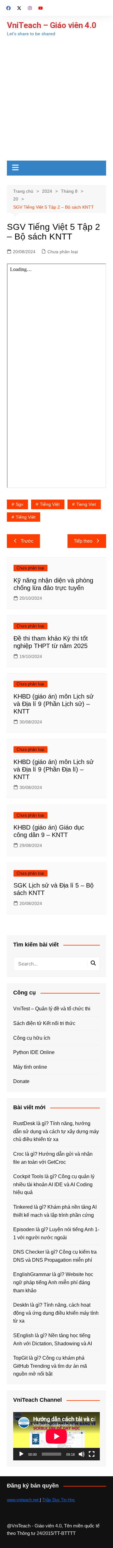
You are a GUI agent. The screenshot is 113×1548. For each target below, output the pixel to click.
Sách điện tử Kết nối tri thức (44, 1023)
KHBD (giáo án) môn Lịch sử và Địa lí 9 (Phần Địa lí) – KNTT (53, 769)
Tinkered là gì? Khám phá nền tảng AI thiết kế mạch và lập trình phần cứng (55, 1211)
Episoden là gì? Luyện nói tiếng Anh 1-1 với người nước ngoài (56, 1233)
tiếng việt (50, 504)
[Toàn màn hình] (92, 1454)
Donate (21, 1081)
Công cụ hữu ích (31, 1038)
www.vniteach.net (23, 1499)
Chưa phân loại (62, 251)
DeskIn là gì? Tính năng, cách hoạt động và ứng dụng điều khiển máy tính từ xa (56, 1312)
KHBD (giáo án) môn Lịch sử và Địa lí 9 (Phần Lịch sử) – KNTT (53, 704)
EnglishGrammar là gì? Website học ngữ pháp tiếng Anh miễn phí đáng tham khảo (53, 1282)
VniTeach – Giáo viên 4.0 (51, 25)
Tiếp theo (83, 541)
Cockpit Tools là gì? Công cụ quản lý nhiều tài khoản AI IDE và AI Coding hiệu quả (53, 1184)
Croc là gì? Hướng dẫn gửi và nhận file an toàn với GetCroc (53, 1158)
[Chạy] (21, 1454)
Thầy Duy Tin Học (58, 1499)
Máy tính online (30, 1067)
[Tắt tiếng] (81, 1454)
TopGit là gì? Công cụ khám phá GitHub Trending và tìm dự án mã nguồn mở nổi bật (50, 1365)
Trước (27, 541)
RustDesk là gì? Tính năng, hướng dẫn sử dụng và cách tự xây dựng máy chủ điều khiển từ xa (56, 1131)
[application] (56, 1436)
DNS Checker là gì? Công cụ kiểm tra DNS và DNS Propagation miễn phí (55, 1256)
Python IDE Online (34, 1052)
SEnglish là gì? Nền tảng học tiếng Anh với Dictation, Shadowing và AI (52, 1339)
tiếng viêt (25, 517)
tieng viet (86, 504)
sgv (19, 504)
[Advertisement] (56, 101)
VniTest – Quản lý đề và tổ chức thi (51, 1008)
